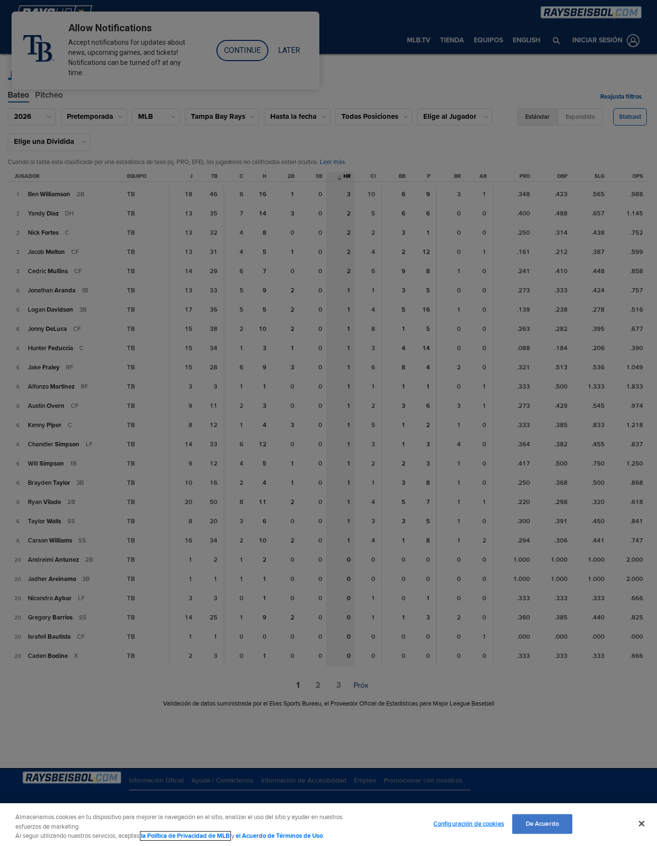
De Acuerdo (542, 823)
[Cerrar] (641, 823)
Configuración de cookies (468, 823)
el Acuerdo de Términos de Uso (279, 836)
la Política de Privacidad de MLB (185, 836)
